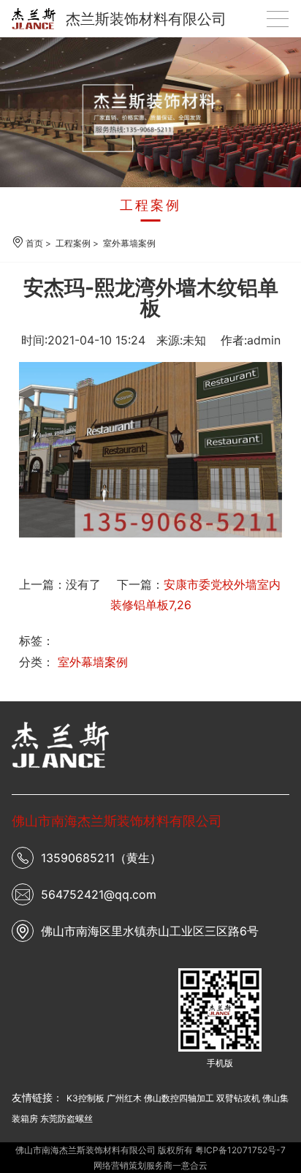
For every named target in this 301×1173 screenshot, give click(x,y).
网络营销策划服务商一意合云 (150, 1165)
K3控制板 (85, 1098)
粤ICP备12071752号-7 (240, 1149)
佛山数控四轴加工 (179, 1098)
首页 (34, 243)
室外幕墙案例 (129, 243)
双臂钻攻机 (238, 1098)
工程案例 (150, 205)
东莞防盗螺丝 (66, 1118)
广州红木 (124, 1098)
